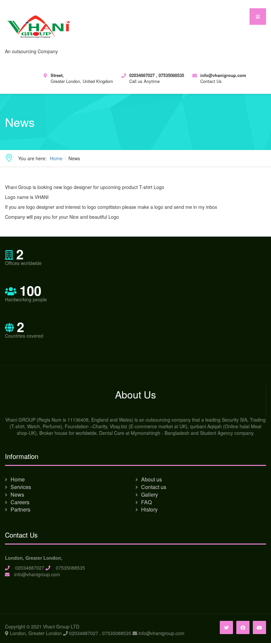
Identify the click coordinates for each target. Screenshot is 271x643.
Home (18, 479)
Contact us (153, 487)
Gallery (149, 494)
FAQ (146, 502)
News (17, 494)
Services (21, 487)
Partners (20, 509)
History (149, 509)
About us (151, 479)
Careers (20, 502)
